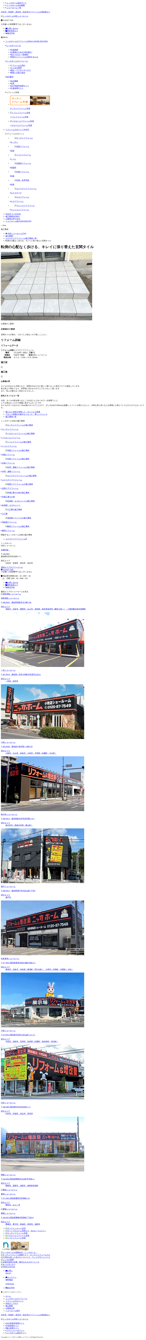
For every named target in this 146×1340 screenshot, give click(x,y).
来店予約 (11, 33)
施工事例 (12, 216)
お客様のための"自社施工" (21, 52)
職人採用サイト (12, 1328)
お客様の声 (12, 219)
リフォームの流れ (18, 65)
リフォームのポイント (17, 130)
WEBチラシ (13, 214)
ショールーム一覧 (13, 8)
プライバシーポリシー (15, 1330)
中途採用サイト (17, 88)
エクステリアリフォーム (15, 539)
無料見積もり (12, 31)
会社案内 (9, 77)
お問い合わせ (12, 28)
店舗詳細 (5, 550)
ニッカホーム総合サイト (16, 3)
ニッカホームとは (13, 46)
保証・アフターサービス (21, 70)
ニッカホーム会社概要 (15, 5)
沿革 (12, 83)
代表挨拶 (14, 50)
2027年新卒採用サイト (20, 86)
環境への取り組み (18, 73)
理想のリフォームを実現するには (24, 57)
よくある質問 (16, 68)
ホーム (8, 1296)
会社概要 (14, 81)
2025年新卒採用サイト (15, 1323)
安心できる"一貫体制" (20, 55)
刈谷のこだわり (11, 1303)
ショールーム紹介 (18, 221)
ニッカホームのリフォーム (26, 41)
